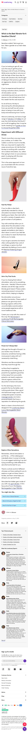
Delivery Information (6, 680)
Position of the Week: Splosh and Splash (12, 537)
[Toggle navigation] (26, 2)
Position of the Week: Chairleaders (11, 542)
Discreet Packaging (6, 683)
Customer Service (6, 675)
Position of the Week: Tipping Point (11, 539)
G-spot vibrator (14, 484)
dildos (19, 119)
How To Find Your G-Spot (9, 505)
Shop (2, 696)
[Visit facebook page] (3, 669)
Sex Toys (4, 29)
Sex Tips (20, 19)
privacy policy (14, 665)
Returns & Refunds (5, 685)
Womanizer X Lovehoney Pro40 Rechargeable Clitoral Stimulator (12, 319)
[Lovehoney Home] (6, 2)
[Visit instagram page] (14, 669)
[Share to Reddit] (16, 522)
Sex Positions (12, 19)
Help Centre (4, 678)
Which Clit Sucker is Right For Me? (12, 501)
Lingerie (17, 21)
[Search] (15, 2)
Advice (3, 692)
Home (2, 9)
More (2, 700)
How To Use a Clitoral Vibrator (11, 496)
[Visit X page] (9, 669)
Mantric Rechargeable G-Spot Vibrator (11, 487)
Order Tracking (5, 688)
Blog (6, 9)
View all (3, 640)
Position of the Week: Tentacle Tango (12, 534)
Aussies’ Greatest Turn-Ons (9, 544)
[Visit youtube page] (20, 669)
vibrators (11, 119)
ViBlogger (5, 40)
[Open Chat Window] (25, 729)
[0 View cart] (23, 2)
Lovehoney (14, 5)
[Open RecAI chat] (25, 724)
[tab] (14, 15)
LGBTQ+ (11, 21)
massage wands (7, 397)
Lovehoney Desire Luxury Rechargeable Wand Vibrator (12, 410)
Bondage (4, 19)
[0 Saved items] (20, 2)
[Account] (18, 2)
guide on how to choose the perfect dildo (13, 126)
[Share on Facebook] (7, 522)
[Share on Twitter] (11, 522)
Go (25, 661)
